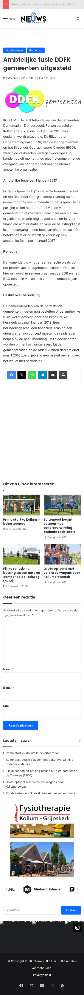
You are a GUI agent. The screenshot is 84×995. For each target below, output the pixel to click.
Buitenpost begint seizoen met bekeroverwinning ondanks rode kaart (59, 525)
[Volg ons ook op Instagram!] (77, 928)
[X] (21, 375)
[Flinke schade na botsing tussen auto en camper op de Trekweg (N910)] (21, 554)
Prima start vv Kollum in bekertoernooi (21, 521)
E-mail (8, 687)
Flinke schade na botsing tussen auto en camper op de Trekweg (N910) (21, 574)
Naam (8, 669)
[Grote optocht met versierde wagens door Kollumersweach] (62, 554)
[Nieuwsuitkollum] (33, 18)
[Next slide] (77, 889)
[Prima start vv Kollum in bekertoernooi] (21, 505)
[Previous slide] (6, 889)
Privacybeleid (42, 974)
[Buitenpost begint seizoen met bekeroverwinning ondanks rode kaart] (62, 505)
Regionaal (35, 50)
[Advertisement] (43, 37)
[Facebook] (11, 375)
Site (6, 706)
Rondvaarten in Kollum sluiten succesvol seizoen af (41, 793)
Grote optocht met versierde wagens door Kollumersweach (62, 572)
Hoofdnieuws (15, 50)
